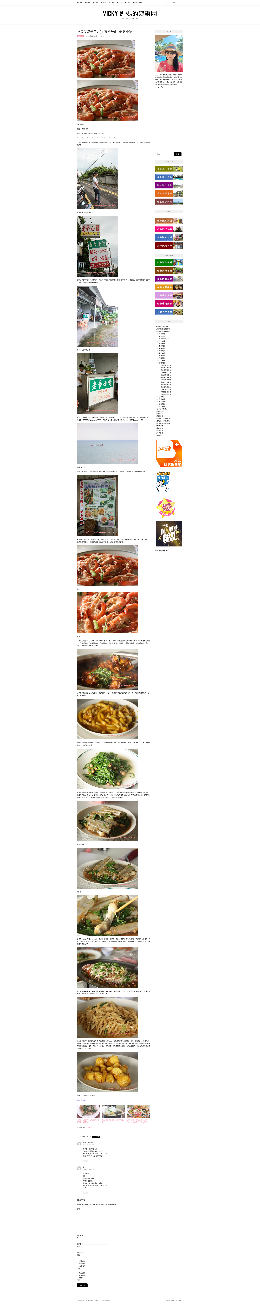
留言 (79, 1209)
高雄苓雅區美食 (166, 372)
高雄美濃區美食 (166, 377)
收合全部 (165, 327)
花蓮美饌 (162, 399)
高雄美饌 (80, 36)
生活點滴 (160, 433)
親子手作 (119, 2)
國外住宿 (160, 414)
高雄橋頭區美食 (166, 370)
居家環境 (160, 426)
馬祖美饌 (162, 404)
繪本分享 (111, 2)
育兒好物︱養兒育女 (163, 421)
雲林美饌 (162, 355)
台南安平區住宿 (162, 409)
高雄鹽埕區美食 (166, 385)
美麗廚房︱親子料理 (163, 418)
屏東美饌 (162, 397)
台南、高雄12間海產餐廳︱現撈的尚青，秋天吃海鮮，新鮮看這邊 (137, 1121)
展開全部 (158, 327)
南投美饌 (162, 351)
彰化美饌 (162, 353)
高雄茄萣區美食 (166, 375)
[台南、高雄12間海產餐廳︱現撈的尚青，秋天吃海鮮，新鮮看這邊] (138, 1111)
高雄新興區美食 (166, 394)
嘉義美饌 (162, 358)
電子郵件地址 (80, 1245)
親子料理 (127, 2)
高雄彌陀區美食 (166, 387)
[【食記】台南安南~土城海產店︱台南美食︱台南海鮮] (88, 1111)
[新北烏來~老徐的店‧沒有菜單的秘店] (113, 1111)
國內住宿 (160, 411)
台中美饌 (162, 348)
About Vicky (137, 2)
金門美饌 (162, 406)
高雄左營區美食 (166, 392)
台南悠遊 (79, 2)
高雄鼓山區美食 (166, 382)
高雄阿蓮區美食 (166, 389)
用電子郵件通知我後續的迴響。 (82, 1264)
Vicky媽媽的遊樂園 (91, 36)
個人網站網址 (80, 1254)
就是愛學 (160, 431)
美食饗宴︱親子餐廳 (163, 331)
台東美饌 (162, 402)
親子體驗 (95, 2)
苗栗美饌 (162, 346)
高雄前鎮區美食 (166, 365)
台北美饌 (162, 341)
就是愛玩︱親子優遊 (163, 329)
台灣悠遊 (87, 2)
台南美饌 (103, 2)
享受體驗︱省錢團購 (163, 423)
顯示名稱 (80, 1236)
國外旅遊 (160, 416)
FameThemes (179, 1300)
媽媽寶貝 (160, 428)
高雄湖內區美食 (166, 380)
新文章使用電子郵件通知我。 (82, 1276)
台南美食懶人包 (164, 339)
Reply (85, 1160)
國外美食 (162, 334)
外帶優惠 (162, 336)
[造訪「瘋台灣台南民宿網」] (161, 551)
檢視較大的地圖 (81, 1100)
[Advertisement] (169, 118)
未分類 (159, 435)
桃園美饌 (162, 343)
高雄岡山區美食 (166, 368)
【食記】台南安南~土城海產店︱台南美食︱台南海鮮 (88, 1121)
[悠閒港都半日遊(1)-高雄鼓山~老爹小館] (106, 59)
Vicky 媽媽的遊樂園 (130, 13)
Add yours (96, 1136)
